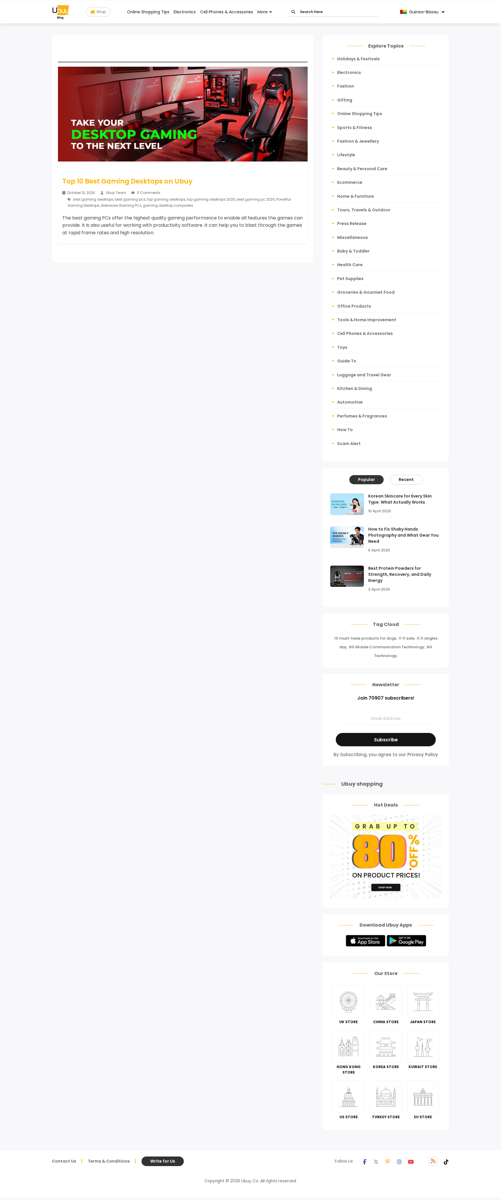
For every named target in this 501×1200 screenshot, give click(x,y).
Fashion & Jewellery (358, 141)
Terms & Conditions (109, 1161)
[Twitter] (376, 1161)
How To (345, 430)
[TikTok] (446, 1161)
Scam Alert (349, 443)
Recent (406, 479)
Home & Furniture (355, 196)
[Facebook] (364, 1161)
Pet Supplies (350, 279)
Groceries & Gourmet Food (366, 292)
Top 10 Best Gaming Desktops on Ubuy (127, 181)
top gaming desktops (166, 199)
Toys (342, 347)
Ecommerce (349, 182)
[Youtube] (411, 1161)
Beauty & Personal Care (362, 169)
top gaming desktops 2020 (211, 199)
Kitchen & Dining (354, 388)
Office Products (354, 306)
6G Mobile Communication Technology (386, 647)
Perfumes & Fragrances (362, 416)
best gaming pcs (130, 199)
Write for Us (162, 1161)
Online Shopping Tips (148, 12)
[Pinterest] (388, 1161)
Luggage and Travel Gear (364, 375)
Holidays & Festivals (358, 59)
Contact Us (64, 1161)
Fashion (345, 86)
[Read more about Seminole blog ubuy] (60, 12)
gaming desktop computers (168, 205)
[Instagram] (399, 1161)
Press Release (351, 223)
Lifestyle (346, 155)
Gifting (344, 100)
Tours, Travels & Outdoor (364, 210)
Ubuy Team (116, 192)
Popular (366, 479)
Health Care (350, 265)
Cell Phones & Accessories (226, 12)
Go (293, 12)
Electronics (185, 12)
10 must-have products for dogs (365, 638)
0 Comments (148, 192)
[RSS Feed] (433, 1161)
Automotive (350, 402)
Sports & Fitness (354, 127)
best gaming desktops (93, 199)
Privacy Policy (422, 754)
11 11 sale (406, 638)
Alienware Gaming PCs (121, 205)
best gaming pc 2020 (256, 199)
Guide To (346, 361)
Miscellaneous (352, 237)
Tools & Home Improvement (366, 320)
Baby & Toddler (353, 251)
